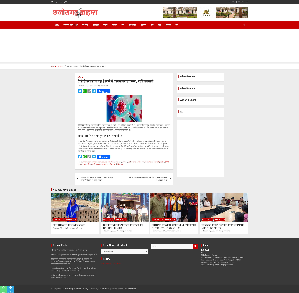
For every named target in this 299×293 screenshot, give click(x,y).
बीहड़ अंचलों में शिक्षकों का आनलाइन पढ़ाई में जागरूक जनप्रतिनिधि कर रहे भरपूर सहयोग (97, 179)
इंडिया (167, 162)
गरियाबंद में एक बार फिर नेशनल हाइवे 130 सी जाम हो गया (69, 250)
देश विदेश (85, 25)
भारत (108, 164)
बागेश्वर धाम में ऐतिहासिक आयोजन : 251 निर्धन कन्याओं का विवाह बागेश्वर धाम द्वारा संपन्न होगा (174, 226)
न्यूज (104, 164)
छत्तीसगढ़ (96, 25)
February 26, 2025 (158, 231)
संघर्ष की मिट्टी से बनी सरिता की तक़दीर (68, 225)
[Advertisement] (149, 46)
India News (149, 162)
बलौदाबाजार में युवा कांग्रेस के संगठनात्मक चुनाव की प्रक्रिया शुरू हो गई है (74, 254)
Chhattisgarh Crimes (100, 86)
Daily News (132, 162)
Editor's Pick (59, 219)
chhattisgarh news (114, 162)
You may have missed (64, 189)
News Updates (159, 162)
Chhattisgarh (87, 162)
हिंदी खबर (113, 164)
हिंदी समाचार (119, 164)
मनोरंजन (143, 25)
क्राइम (105, 25)
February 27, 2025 (59, 228)
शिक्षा (159, 25)
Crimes (124, 162)
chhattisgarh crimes (99, 162)
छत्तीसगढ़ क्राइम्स (97, 164)
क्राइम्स (80, 164)
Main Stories (71, 219)
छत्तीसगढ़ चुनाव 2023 (71, 25)
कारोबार (114, 25)
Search (195, 246)
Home (56, 25)
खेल (152, 25)
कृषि (177, 25)
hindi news (140, 162)
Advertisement (243, 2)
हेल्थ (123, 25)
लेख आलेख (132, 25)
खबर (84, 164)
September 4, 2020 (85, 86)
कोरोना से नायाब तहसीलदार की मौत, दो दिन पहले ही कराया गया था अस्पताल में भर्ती (148, 179)
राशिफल (168, 25)
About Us (232, 2)
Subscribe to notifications (111, 264)
